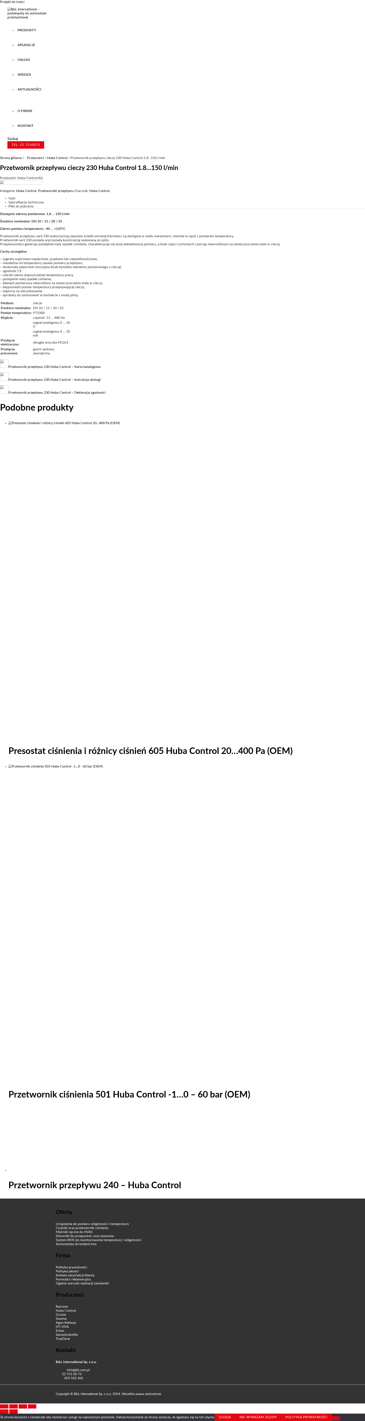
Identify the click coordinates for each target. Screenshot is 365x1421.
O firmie (25, 111)
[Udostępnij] (23, 1406)
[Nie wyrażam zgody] (336, 1418)
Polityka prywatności (71, 1267)
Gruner (61, 1314)
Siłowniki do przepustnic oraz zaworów (85, 1236)
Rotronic (62, 1306)
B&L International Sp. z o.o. (76, 1362)
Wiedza (24, 74)
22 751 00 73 (72, 1374)
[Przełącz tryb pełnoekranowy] (13, 1406)
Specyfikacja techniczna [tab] (26, 202)
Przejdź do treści (12, 2)
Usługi (24, 60)
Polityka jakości (67, 1271)
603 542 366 (73, 1378)
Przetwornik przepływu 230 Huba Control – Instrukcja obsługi (54, 379)
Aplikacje (26, 45)
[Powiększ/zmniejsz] (4, 1406)
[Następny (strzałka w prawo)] (13, 1411)
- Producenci (34, 158)
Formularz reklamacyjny (73, 1279)
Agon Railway (66, 1322)
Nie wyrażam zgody (258, 1417)
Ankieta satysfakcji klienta (75, 1275)
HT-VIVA (62, 1326)
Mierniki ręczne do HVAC (74, 1232)
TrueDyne (63, 1338)
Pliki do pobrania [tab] (20, 206)
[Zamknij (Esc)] (32, 1406)
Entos (60, 1330)
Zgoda (225, 1417)
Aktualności (29, 89)
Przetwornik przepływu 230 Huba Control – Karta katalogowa (54, 367)
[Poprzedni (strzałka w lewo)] (4, 1411)
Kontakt (26, 125)
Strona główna (11, 158)
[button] (12, 139)
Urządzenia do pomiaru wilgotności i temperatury (92, 1224)
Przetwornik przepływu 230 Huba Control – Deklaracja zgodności (57, 392)
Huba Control (57, 158)
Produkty (27, 30)
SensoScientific (67, 1334)
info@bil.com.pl (78, 1370)
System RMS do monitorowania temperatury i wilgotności (99, 1240)
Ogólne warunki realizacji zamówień (82, 1283)
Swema (61, 1318)
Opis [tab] (11, 198)
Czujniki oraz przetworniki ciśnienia (82, 1228)
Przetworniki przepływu (56, 191)
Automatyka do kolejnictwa (76, 1244)
